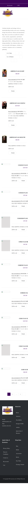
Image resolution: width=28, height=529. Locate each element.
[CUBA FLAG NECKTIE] (5, 350)
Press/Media (19, 420)
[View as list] (15, 60)
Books (17, 457)
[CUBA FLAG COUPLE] (5, 322)
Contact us (5, 457)
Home (17, 412)
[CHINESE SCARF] (5, 296)
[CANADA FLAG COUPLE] (5, 168)
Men (17, 446)
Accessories (19, 453)
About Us (18, 406)
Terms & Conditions (5, 453)
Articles (18, 427)
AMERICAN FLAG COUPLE (17, 103)
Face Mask (18, 461)
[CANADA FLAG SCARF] (5, 196)
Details (13, 91)
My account (6, 461)
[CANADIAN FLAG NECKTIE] (5, 222)
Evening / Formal (20, 464)
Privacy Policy (6, 448)
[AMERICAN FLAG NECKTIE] (4, 139)
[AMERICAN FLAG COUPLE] (4, 105)
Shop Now (18, 440)
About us (18, 416)
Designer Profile (20, 423)
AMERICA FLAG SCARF (17, 71)
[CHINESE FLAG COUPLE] (5, 269)
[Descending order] (20, 53)
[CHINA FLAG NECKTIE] (5, 245)
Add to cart (11, 86)
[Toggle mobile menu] (25, 10)
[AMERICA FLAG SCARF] (4, 73)
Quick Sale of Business (19, 432)
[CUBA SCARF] (5, 373)
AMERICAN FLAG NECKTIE (17, 137)
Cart (4, 465)
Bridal (17, 449)
